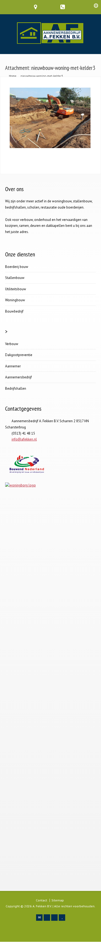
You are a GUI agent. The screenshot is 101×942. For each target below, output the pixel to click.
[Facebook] (47, 917)
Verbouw (11, 344)
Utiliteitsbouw (15, 289)
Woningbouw (15, 300)
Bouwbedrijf (14, 311)
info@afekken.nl (24, 439)
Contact (41, 900)
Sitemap (57, 900)
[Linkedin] (54, 917)
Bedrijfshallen (15, 388)
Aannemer (13, 366)
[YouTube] (62, 917)
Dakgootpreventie (18, 355)
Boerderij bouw (16, 266)
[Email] (39, 917)
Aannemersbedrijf (18, 377)
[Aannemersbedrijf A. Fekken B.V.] (50, 42)
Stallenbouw (15, 277)
